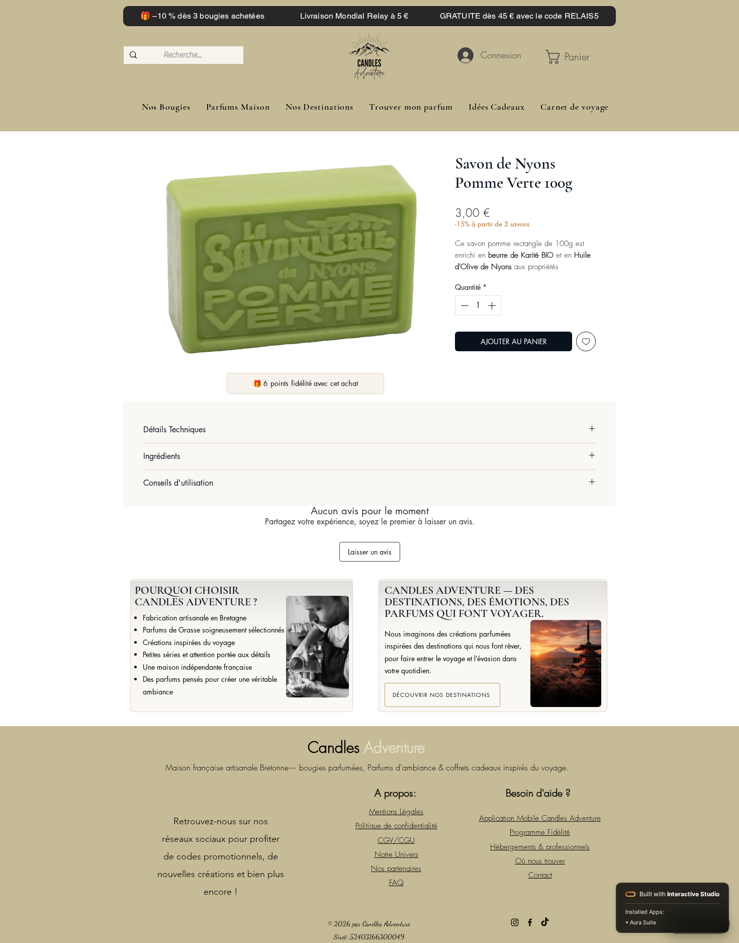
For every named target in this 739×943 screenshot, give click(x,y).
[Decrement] (463, 305)
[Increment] (493, 305)
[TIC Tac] (545, 922)
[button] (570, 57)
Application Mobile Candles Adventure (540, 818)
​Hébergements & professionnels (540, 847)
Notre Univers (396, 854)
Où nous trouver (540, 861)
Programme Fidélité (540, 832)
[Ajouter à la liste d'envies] (586, 341)
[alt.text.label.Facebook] (530, 922)
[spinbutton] (478, 305)
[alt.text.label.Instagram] (515, 922)
